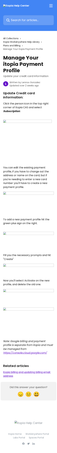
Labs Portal (19, 437)
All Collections (11, 38)
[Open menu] (51, 6)
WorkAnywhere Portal (37, 434)
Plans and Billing (11, 45)
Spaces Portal (36, 437)
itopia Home (15, 434)
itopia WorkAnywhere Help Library (21, 41)
